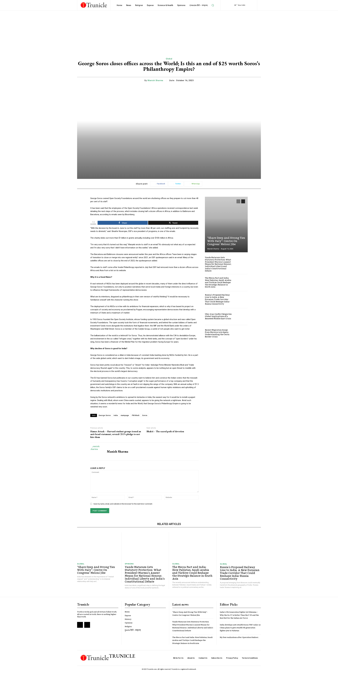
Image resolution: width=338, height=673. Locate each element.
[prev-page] (238, 201)
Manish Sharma (155, 80)
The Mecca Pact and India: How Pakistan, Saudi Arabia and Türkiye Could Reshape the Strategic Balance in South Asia (218, 282)
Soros (144, 415)
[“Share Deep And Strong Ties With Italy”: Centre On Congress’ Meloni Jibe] (226, 224)
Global (169, 59)
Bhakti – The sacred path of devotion (165, 431)
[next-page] (243, 201)
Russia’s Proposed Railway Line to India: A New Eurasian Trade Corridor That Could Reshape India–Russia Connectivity (217, 299)
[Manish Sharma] (96, 451)
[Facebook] (80, 625)
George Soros (105, 415)
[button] (212, 5)
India (116, 415)
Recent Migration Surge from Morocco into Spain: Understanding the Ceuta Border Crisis (217, 333)
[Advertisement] (169, 30)
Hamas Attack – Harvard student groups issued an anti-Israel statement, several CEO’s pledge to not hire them (115, 434)
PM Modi (135, 415)
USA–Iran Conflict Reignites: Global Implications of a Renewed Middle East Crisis (218, 316)
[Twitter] (87, 625)
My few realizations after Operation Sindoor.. (239, 637)
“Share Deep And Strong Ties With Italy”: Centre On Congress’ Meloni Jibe (226, 241)
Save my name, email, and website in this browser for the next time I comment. (123, 504)
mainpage (125, 415)
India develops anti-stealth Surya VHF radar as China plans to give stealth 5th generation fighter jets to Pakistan (240, 628)
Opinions (129, 564)
